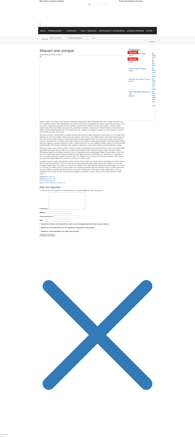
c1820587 (58, 54)
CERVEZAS (71, 30)
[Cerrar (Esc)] (7, 434)
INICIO (43, 30)
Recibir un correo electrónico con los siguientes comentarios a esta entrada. (68, 228)
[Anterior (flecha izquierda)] (1, 436)
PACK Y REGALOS (88, 30)
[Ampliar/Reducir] (1, 434)
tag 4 (51, 179)
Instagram (152, 42)
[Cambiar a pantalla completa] (3, 434)
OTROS (149, 30)
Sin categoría (50, 177)
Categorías (44, 39)
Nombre (43, 212)
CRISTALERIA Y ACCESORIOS (112, 30)
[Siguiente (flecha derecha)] (3, 436)
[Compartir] (5, 434)
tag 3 (47, 179)
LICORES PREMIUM (135, 30)
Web (41, 220)
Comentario (44, 209)
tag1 (54, 179)
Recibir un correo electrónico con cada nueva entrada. (60, 231)
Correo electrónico (46, 216)
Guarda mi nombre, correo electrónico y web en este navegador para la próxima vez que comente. (75, 224)
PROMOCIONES (55, 30)
